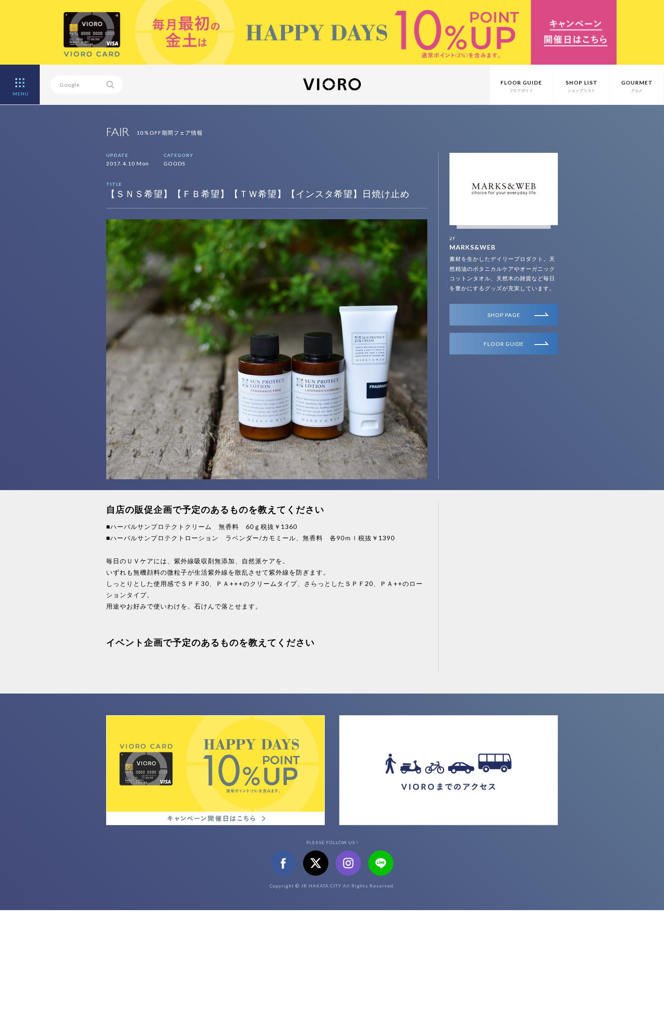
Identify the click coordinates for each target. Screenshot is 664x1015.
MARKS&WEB (472, 247)
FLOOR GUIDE (504, 343)
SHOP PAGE (503, 315)
